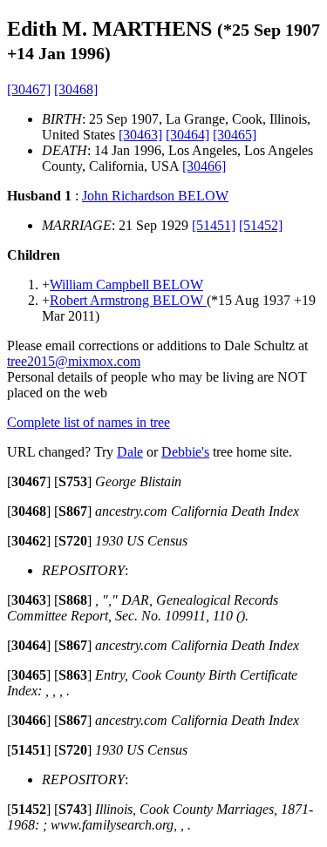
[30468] (76, 89)
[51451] (213, 225)
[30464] (187, 134)
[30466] (204, 166)
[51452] (261, 225)
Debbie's (185, 451)
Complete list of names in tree (88, 422)
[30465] (234, 134)
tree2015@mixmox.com (73, 361)
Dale (130, 451)
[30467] (29, 89)
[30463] (140, 134)
